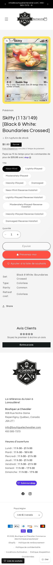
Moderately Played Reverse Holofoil (27, 206)
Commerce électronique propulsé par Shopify (27, 539)
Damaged (39, 184)
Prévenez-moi (28, 254)
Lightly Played (35, 169)
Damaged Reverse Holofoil (23, 222)
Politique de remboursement (32, 543)
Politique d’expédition (40, 552)
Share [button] (9, 306)
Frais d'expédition (10, 149)
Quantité (6, 228)
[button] (6, 19)
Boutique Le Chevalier (25, 536)
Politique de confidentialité (28, 547)
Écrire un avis (26, 345)
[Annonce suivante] (48, 4)
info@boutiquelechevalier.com (23, 427)
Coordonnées (28, 557)
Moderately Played (18, 177)
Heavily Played (16, 184)
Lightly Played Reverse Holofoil (26, 198)
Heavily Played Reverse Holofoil (26, 215)
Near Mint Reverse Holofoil (23, 191)
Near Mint (13, 169)
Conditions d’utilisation (16, 552)
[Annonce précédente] (5, 4)
